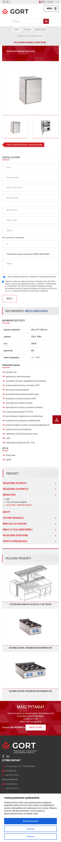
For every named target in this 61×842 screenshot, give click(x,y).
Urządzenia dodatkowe (15, 535)
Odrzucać (30, 836)
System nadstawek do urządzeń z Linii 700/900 (30, 604)
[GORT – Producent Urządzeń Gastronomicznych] (15, 11)
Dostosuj (30, 829)
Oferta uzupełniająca (15, 541)
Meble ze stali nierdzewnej (17, 529)
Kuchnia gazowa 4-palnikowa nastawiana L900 (30, 691)
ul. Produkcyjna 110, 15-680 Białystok (20, 766)
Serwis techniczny (10, 779)
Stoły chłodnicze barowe (16, 502)
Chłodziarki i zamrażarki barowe (19, 505)
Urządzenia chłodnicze (15, 489)
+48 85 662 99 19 (12, 788)
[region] (30, 818)
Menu (49, 8)
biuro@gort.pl (35, 721)
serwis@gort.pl (11, 784)
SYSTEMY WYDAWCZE (13, 518)
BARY (8, 499)
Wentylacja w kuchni (14, 523)
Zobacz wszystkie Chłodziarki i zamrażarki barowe (24, 145)
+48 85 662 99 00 (12, 775)
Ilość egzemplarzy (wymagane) (13, 238)
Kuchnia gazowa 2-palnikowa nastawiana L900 (30, 648)
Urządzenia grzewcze (14, 483)
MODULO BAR (9, 494)
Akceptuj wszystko (30, 821)
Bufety (6, 512)
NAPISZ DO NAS (35, 727)
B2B (42, 2)
